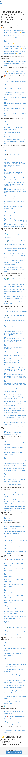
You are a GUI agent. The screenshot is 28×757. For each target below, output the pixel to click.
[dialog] (14, 742)
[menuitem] (1, 3)
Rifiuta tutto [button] (20, 750)
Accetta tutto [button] (7, 750)
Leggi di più (12, 737)
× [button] (26, 729)
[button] (1, 1)
